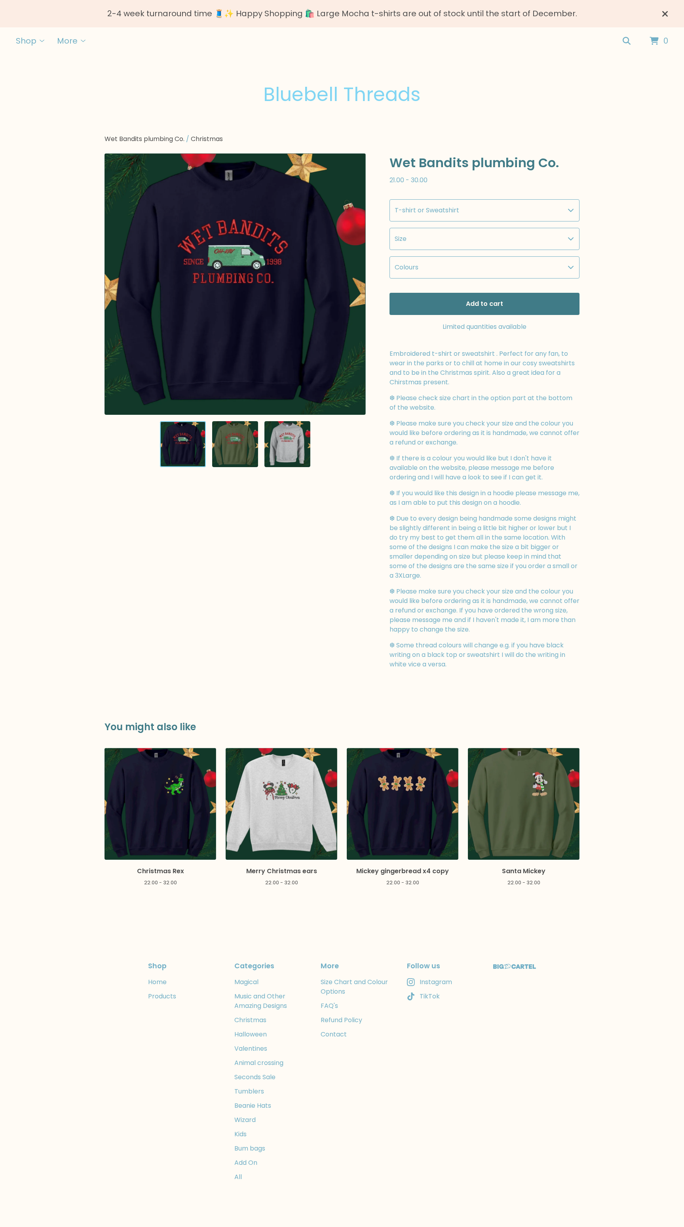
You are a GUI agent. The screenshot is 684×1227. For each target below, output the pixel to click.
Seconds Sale (255, 1077)
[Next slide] (354, 284)
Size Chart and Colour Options (354, 986)
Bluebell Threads (342, 94)
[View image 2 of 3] (235, 444)
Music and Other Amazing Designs (260, 1001)
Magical (246, 982)
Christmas (207, 138)
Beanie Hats (252, 1105)
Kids (240, 1134)
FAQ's (329, 1005)
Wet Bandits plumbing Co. (144, 138)
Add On (245, 1162)
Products (162, 996)
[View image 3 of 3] (287, 444)
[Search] (626, 41)
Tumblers (249, 1091)
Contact (334, 1034)
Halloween (250, 1034)
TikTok (430, 996)
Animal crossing (258, 1062)
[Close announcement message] (665, 14)
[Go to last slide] (115, 284)
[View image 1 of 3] (183, 444)
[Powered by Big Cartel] (514, 966)
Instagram (436, 982)
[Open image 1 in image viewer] (235, 284)
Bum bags (249, 1148)
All (238, 1176)
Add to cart (484, 303)
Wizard (245, 1119)
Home (157, 982)
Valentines (250, 1048)
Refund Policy (341, 1020)
